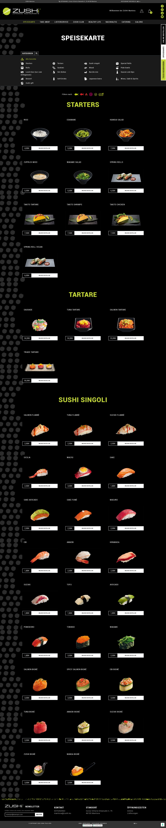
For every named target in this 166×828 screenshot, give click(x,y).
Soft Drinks (61, 79)
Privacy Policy (88, 825)
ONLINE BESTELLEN (163, 34)
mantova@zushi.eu (62, 813)
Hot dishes (61, 72)
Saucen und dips (127, 72)
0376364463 (64, 1)
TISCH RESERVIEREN (163, 69)
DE (138, 1)
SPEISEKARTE (29, 22)
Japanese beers (95, 79)
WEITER (39, 814)
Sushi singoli (94, 63)
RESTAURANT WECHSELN (128, 1)
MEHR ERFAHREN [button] (40, 133)
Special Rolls (125, 63)
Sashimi (60, 68)
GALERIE (139, 22)
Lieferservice (61, 22)
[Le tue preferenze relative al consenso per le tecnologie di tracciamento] (162, 824)
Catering (126, 22)
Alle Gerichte (30, 59)
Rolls (27, 68)
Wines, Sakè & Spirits (129, 79)
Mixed (91, 68)
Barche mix (93, 72)
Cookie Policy (98, 825)
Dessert (28, 79)
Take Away (45, 22)
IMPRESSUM (86, 823)
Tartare (60, 63)
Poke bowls (125, 68)
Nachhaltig (111, 22)
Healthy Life (95, 22)
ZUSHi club (78, 22)
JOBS (80, 823)
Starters (28, 63)
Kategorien (27, 53)
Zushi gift (29, 83)
